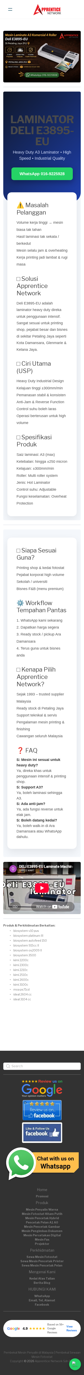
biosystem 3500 (24, 955)
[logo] (47, 9)
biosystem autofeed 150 (30, 940)
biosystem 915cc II (26, 945)
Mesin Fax (42, 1239)
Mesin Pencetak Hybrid (42, 1218)
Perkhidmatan (42, 1250)
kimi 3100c (20, 984)
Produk (42, 1203)
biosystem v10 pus (26, 930)
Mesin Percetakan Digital (42, 1235)
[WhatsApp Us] (75, 1364)
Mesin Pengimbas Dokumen (42, 1231)
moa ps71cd (21, 989)
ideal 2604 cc (22, 994)
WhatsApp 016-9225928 (42, 174)
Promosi (42, 1196)
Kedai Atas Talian (42, 1278)
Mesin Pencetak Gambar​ (42, 1226)
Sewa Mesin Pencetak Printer (42, 1261)
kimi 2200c (21, 960)
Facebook (42, 1304)
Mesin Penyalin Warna (42, 1209)
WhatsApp (42, 1296)
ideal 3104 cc (22, 999)
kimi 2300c (21, 965)
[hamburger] (10, 9)
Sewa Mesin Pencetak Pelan (42, 1265)
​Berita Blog (42, 1282)
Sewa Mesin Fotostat (42, 1257)
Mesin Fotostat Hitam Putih (42, 1214)
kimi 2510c (20, 974)
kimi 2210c (20, 970)
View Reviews (71, 1328)
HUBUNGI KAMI (42, 1289)
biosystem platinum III (28, 935)
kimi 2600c (21, 979)
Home (42, 1190)
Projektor (42, 1243)
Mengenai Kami (42, 1272)
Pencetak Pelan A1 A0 (42, 1222)
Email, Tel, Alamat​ (42, 1300)
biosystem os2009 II (27, 950)
